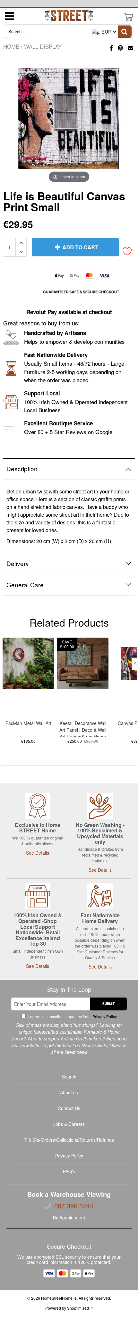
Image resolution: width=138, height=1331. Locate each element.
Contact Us (69, 1108)
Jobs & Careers (69, 1124)
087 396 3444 (73, 1205)
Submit (108, 1003)
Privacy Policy (104, 1016)
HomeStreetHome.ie (59, 1298)
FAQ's (69, 1171)
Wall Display (43, 46)
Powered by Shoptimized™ (69, 1308)
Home (11, 46)
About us (69, 1092)
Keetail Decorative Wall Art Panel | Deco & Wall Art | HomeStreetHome (82, 728)
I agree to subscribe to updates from (72, 1016)
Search (69, 1076)
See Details (37, 852)
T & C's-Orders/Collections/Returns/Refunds (69, 1140)
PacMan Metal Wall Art (28, 723)
